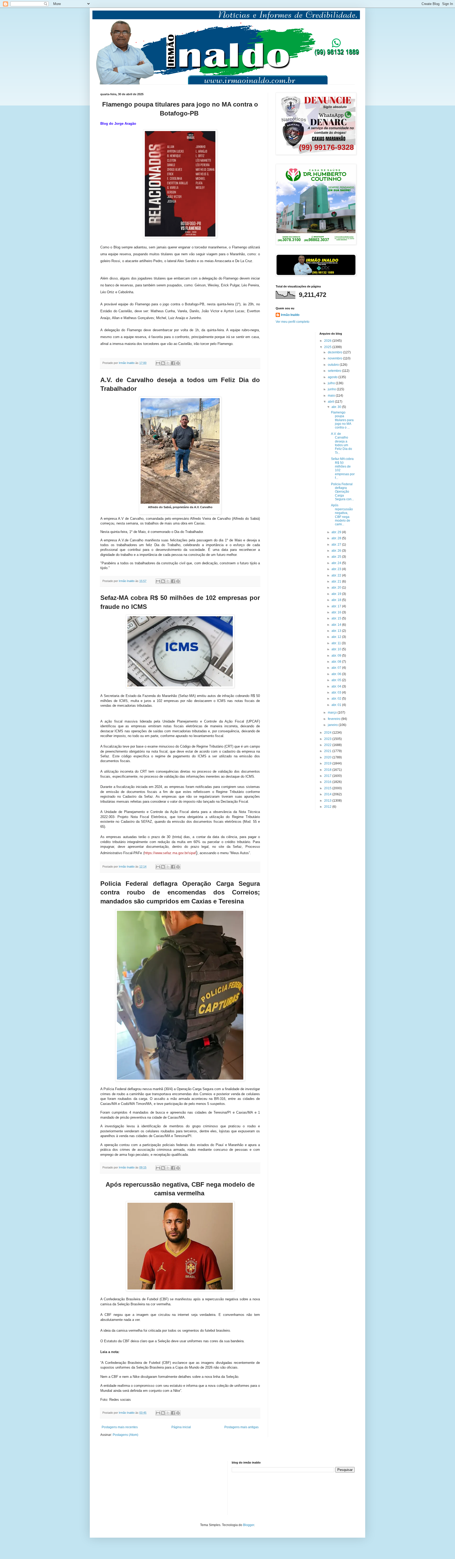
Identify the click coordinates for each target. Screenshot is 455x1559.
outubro (334, 365)
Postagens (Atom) (125, 1435)
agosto (333, 377)
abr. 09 (337, 655)
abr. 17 (337, 606)
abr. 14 (337, 625)
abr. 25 (337, 557)
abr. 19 (337, 594)
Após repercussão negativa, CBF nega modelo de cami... (342, 514)
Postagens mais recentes (120, 1427)
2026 (328, 341)
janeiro (333, 725)
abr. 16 (337, 612)
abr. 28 (337, 538)
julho (332, 383)
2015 (328, 788)
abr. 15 (337, 618)
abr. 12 (337, 637)
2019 (328, 763)
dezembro (335, 352)
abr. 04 (337, 686)
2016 (328, 782)
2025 (328, 347)
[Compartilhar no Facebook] (173, 363)
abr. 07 (337, 668)
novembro (335, 358)
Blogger (248, 1525)
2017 (328, 776)
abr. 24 (337, 563)
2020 (328, 757)
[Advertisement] (126, 1487)
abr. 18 (337, 600)
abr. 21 (337, 581)
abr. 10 (337, 649)
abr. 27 (337, 544)
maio (332, 395)
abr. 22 (337, 575)
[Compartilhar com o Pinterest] (178, 363)
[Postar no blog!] (163, 363)
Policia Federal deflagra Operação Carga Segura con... (342, 491)
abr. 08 (337, 661)
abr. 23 (337, 569)
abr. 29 (337, 532)
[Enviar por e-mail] (158, 363)
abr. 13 (337, 631)
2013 (328, 800)
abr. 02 (337, 698)
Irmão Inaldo (290, 315)
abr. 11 (337, 643)
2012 (328, 807)
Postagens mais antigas (241, 1427)
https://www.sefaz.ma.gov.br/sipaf (170, 853)
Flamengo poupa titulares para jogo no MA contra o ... (342, 420)
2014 (328, 794)
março (333, 712)
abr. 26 (337, 550)
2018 (328, 770)
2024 (328, 732)
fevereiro (334, 719)
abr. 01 (337, 705)
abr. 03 (337, 692)
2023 (328, 739)
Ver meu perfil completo (292, 322)
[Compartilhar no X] (168, 363)
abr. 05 (337, 680)
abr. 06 (337, 674)
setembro (335, 371)
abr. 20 (337, 587)
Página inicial (181, 1427)
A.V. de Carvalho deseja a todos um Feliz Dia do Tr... (341, 443)
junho (332, 389)
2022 (328, 745)
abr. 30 (337, 407)
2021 (328, 751)
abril (331, 401)
